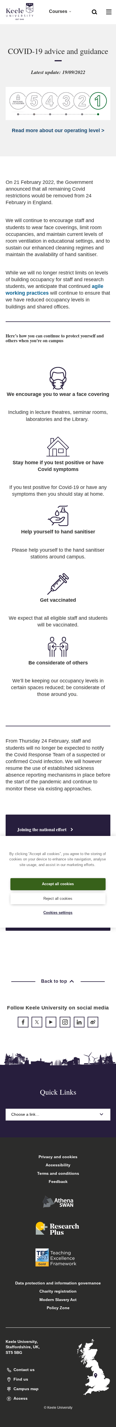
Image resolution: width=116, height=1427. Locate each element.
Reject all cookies (57, 898)
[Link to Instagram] (65, 1022)
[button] (94, 11)
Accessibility (58, 1165)
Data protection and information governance (58, 1283)
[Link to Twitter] (37, 1022)
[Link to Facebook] (23, 1022)
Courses (58, 11)
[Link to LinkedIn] (79, 1022)
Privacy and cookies (58, 1157)
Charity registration (58, 1291)
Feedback (58, 1181)
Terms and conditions (58, 1173)
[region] (58, 882)
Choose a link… (25, 1114)
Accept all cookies (58, 884)
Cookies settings (57, 912)
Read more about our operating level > (58, 130)
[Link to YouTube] (51, 1022)
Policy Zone (58, 1308)
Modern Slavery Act (58, 1299)
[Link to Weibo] (93, 1022)
